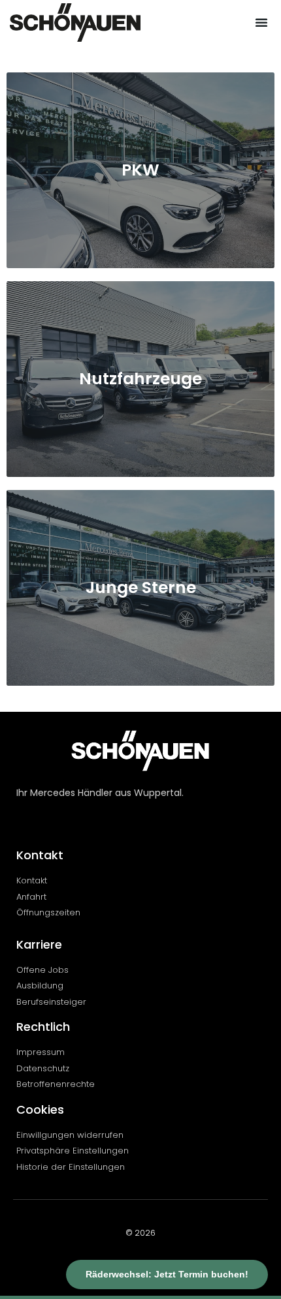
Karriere (39, 944)
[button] (261, 22)
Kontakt (39, 855)
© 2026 (140, 1232)
